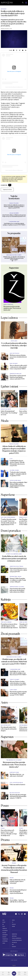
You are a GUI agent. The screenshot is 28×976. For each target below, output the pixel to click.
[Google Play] (8, 955)
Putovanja (5, 930)
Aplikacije (14, 942)
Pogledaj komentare (7, 189)
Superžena (5, 934)
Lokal (3, 943)
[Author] (14, 287)
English (14, 924)
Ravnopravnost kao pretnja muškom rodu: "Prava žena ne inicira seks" (12, 308)
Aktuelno (3, 9)
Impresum (14, 936)
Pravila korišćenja (16, 938)
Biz (3, 924)
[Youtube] (25, 914)
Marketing (14, 934)
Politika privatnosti (17, 940)
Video (13, 920)
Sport (3, 922)
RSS (13, 944)
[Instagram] (22, 914)
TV (12, 922)
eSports (4, 936)
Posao (3, 828)
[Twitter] (19, 914)
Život (3, 926)
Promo (14, 863)
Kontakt (14, 946)
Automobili (5, 941)
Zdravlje (4, 928)
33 (9, 185)
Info (3, 920)
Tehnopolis (5, 939)
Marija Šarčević (8, 304)
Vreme (13, 926)
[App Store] (19, 955)
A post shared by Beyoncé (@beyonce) (14, 87)
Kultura (4, 932)
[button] (12, 260)
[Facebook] (16, 914)
